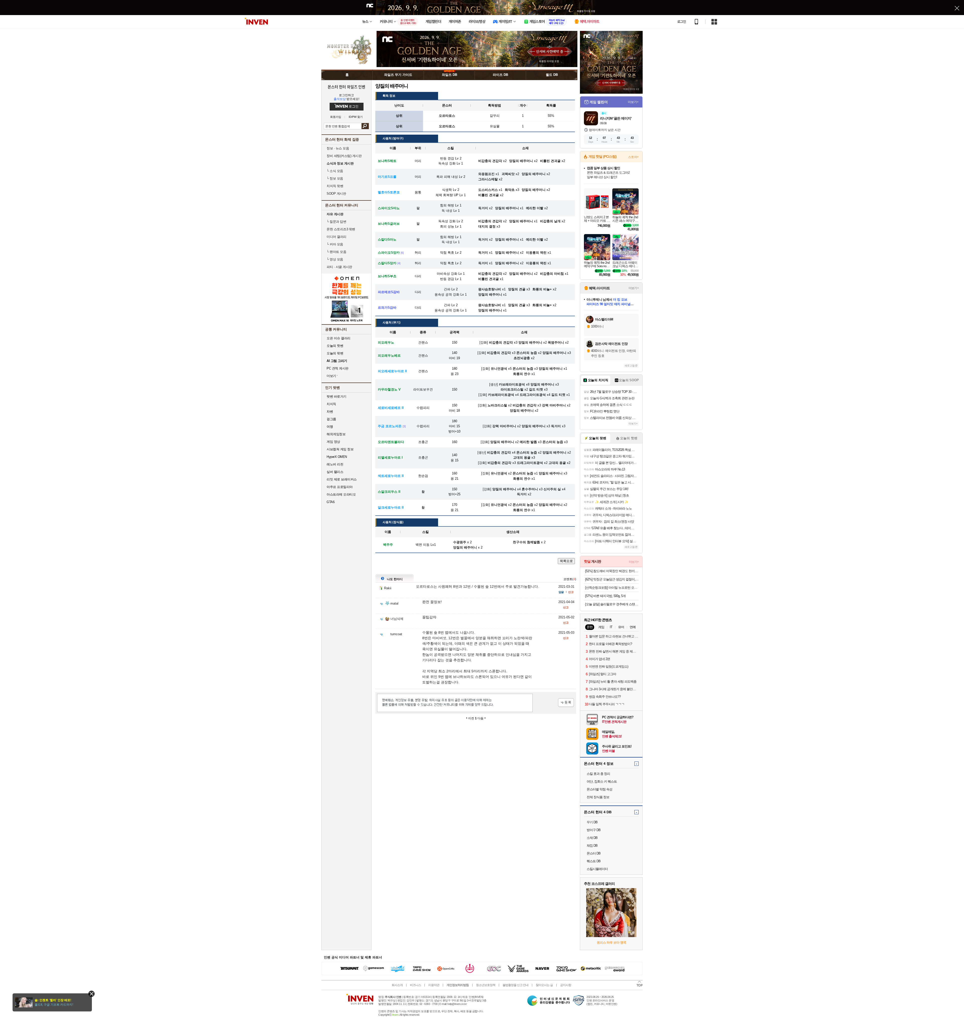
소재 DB (592, 838)
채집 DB (592, 845)
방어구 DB (593, 830)
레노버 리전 (335, 464)
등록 (566, 702)
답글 (561, 592)
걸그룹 (331, 419)
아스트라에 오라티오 (341, 494)
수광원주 (459, 542)
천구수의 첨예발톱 (526, 542)
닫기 (91, 994)
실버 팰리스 (335, 471)
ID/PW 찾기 (356, 117)
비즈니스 (415, 985)
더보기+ (633, 101)
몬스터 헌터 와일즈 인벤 (347, 87)
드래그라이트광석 (533, 395)
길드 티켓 (536, 389)
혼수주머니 (530, 489)
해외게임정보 (336, 434)
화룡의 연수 (521, 374)
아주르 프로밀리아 (340, 487)
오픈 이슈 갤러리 (338, 338)
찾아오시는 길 (544, 985)
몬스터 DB (593, 853)
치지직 (331, 404)
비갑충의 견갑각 (501, 342)
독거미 (556, 426)
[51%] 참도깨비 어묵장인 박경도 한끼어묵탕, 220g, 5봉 (612, 571)
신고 (571, 592)
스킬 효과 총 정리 (598, 774)
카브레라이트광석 (512, 384)
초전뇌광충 (522, 358)
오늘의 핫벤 (335, 345)
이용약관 (433, 985)
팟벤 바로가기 (336, 396)
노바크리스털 (497, 405)
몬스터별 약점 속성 (599, 789)
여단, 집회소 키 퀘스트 (602, 781)
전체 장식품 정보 (598, 797)
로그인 (681, 22)
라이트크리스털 (512, 389)
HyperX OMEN (337, 456)
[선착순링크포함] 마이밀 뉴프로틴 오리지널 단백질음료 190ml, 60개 (612, 587)
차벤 (330, 411)
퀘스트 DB (593, 861)
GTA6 (330, 502)
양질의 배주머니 (530, 342)
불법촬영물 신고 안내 (515, 985)
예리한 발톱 (528, 442)
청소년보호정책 (485, 985)
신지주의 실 (552, 489)
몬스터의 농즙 (526, 353)
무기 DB (592, 822)
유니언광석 (499, 368)
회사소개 (397, 985)
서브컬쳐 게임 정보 (340, 449)
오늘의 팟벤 (335, 353)
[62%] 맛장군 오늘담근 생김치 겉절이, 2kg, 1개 (612, 579)
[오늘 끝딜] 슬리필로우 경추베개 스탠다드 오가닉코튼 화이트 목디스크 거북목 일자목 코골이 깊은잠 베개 (612, 604)
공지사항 (565, 985)
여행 (330, 426)
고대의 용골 (521, 457)
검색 (365, 126)
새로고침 (630, 365)
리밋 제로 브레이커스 (342, 479)
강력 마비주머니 (554, 405)
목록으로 (566, 561)
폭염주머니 (556, 342)
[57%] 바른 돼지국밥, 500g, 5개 (605, 596)
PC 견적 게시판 (337, 368)
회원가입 (335, 117)
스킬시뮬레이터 (597, 869)
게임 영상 (333, 441)
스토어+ (633, 157)
